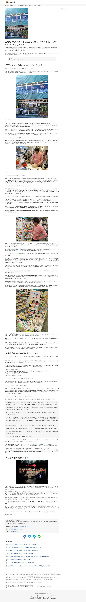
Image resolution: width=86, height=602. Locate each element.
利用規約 (34, 597)
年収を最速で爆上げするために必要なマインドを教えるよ (21, 553)
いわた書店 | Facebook (16, 529)
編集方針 (56, 595)
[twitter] (29, 536)
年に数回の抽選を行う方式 (16, 249)
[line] (39, 536)
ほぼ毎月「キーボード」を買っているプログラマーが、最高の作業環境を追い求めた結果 (28, 566)
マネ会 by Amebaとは (32, 595)
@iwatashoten (14, 531)
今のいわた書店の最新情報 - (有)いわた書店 (22, 526)
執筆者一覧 (51, 595)
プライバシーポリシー (49, 597)
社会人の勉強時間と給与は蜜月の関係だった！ (18, 559)
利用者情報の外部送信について (36, 598)
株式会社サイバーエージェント (31, 586)
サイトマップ (47, 598)
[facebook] (24, 536)
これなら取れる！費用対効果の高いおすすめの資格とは (20, 562)
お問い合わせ (53, 598)
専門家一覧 (46, 595)
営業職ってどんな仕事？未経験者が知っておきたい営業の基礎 (22, 550)
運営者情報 (40, 595)
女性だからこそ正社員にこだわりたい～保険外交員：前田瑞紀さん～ (24, 547)
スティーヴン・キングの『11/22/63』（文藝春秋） (32, 444)
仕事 (10, 5)
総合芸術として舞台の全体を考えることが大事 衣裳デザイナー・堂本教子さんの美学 (28, 556)
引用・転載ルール (40, 597)
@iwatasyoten (13, 528)
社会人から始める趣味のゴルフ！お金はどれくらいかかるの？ (22, 544)
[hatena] (34, 536)
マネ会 (6, 5)
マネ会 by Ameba (12, 574)
